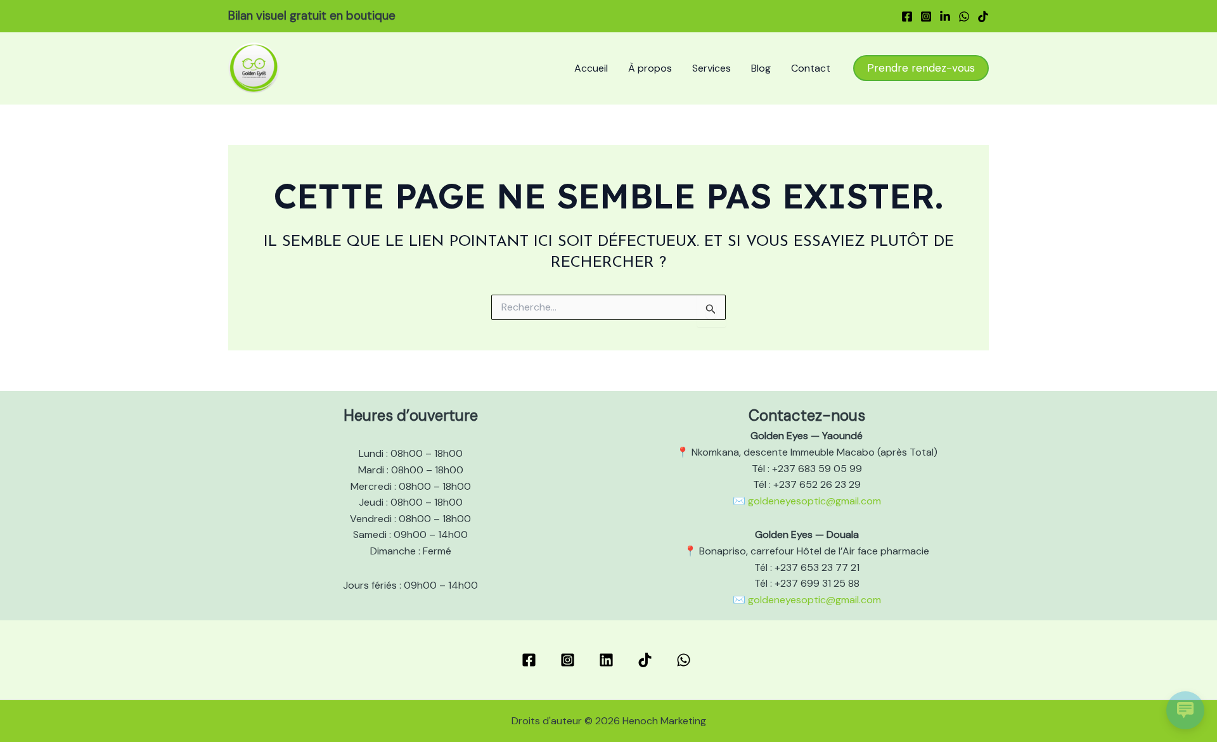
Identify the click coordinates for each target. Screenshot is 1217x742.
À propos (650, 68)
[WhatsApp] (964, 16)
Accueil (591, 68)
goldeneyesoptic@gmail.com (814, 501)
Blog (761, 68)
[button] (921, 68)
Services (711, 68)
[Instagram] (926, 16)
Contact (810, 68)
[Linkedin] (945, 16)
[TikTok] (983, 16)
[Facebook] (907, 16)
